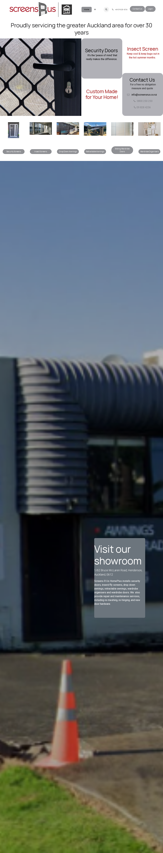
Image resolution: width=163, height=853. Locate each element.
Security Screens (13, 151)
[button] (106, 9)
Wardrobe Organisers (149, 151)
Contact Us (137, 8)
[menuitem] (87, 9)
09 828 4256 (143, 107)
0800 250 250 (144, 101)
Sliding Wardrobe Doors (122, 150)
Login (150, 8)
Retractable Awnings (95, 151)
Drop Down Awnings (68, 151)
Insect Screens (40, 151)
